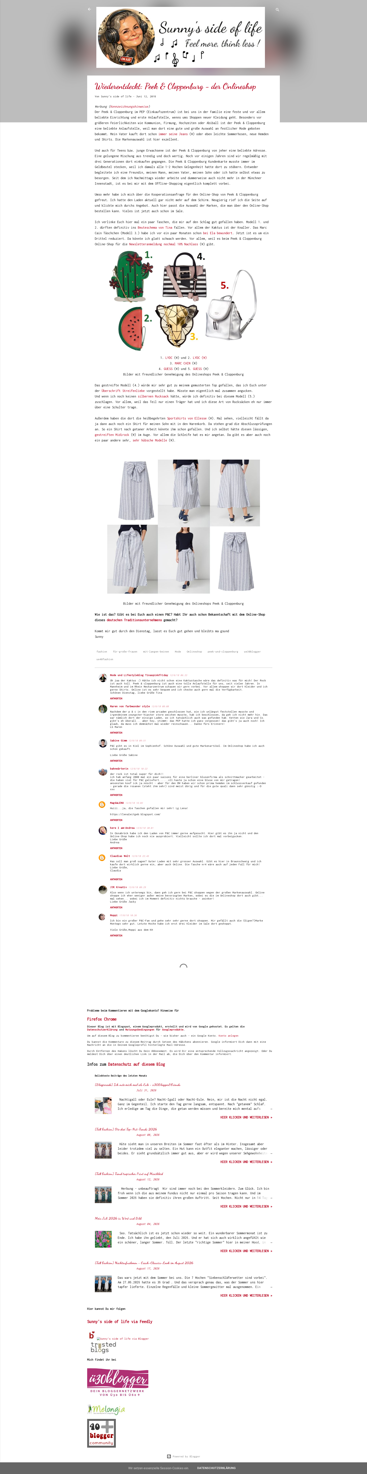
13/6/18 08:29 (137, 887)
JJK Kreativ (118, 887)
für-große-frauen (125, 651)
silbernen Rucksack (152, 396)
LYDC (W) (200, 357)
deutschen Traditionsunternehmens (133, 620)
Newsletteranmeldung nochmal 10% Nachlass (163, 244)
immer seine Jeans (173, 134)
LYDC (170, 357)
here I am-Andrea (122, 827)
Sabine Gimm (118, 740)
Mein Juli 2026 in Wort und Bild (118, 1218)
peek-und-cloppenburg (223, 651)
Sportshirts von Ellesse (187, 418)
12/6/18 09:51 (137, 740)
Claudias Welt (120, 855)
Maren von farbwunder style (130, 706)
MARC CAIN (182, 363)
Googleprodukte (173, 1029)
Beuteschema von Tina (155, 227)
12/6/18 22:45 (140, 856)
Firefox (94, 1019)
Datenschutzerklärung (102, 1029)
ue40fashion (105, 659)
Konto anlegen (229, 1035)
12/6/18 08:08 (160, 706)
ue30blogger (252, 651)
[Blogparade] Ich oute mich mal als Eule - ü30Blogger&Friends (137, 1084)
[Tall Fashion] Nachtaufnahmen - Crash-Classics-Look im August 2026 (144, 1263)
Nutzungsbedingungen (139, 1029)
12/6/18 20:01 (144, 828)
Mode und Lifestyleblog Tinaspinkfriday (139, 675)
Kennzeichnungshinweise (129, 106)
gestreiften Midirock (112, 434)
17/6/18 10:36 (128, 915)
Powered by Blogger (185, 1456)
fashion (102, 651)
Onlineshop (194, 651)
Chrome (110, 1019)
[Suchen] (277, 10)
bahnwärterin (119, 768)
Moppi (114, 915)
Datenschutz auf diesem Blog (136, 1064)
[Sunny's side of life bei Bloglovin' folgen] (92, 1338)
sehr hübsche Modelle (150, 440)
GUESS (168, 369)
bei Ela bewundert (217, 233)
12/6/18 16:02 (134, 803)
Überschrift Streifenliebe (123, 390)
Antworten (116, 698)
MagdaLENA (117, 802)
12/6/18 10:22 (138, 768)
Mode (178, 651)
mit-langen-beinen (156, 651)
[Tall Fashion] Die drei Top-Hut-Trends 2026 (126, 1129)
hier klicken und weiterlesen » (246, 1117)
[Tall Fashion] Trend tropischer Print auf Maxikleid (129, 1174)
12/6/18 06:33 (178, 675)
